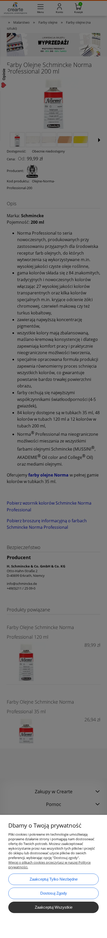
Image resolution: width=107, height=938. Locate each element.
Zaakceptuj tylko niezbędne (54, 879)
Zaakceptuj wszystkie (53, 907)
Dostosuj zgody (53, 893)
